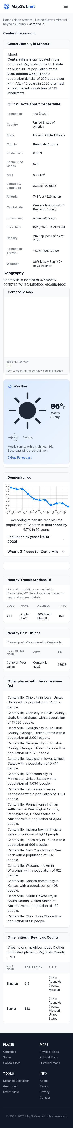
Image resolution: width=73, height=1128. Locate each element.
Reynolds (31, 64)
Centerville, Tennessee (25, 789)
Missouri (61, 20)
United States (44, 20)
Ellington (12, 983)
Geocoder (10, 1086)
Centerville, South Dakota (27, 896)
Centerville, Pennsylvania (27, 804)
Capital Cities (11, 1063)
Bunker (11, 1008)
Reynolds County (14, 24)
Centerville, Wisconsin (24, 865)
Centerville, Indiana (22, 829)
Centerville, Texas (21, 840)
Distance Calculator (16, 1080)
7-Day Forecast (19, 457)
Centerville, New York (24, 850)
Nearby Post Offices (24, 633)
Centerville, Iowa (20, 759)
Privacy (45, 1092)
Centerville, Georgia (23, 728)
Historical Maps (50, 1063)
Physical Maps (49, 1051)
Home (7, 20)
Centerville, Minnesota (25, 774)
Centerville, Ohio (20, 697)
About (44, 1080)
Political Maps (49, 1057)
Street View (11, 1092)
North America (23, 20)
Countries (9, 1051)
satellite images (53, 370)
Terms (44, 1086)
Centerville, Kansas (22, 881)
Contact (45, 1097)
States (7, 1057)
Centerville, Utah (20, 713)
